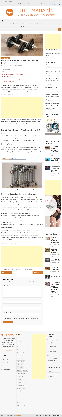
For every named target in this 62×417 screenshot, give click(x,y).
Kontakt (28, 27)
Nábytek (25, 370)
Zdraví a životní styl (21, 403)
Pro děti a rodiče (32, 3)
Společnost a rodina (21, 388)
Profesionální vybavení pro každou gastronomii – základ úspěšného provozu (52, 106)
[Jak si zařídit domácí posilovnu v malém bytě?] (47, 148)
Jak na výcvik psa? (56, 276)
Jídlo (48, 24)
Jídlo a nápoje (20, 364)
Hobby (36, 24)
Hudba (42, 24)
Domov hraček (14, 3)
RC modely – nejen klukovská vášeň (38, 272)
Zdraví (21, 27)
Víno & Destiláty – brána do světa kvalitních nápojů (55, 169)
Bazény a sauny (5, 58)
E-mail (5, 306)
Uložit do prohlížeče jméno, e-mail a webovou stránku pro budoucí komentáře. (22, 318)
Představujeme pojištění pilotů (55, 260)
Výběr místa (7, 76)
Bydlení (12, 24)
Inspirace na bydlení (23, 3)
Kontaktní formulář (6, 3)
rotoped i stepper (24, 269)
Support (45, 415)
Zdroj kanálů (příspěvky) (8, 362)
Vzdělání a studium (21, 397)
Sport (3, 27)
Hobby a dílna (20, 358)
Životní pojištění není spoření (55, 159)
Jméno (5, 300)
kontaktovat (9, 350)
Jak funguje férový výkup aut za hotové (53, 54)
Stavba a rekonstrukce (22, 394)
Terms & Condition (56, 415)
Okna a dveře (20, 376)
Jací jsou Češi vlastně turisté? (56, 268)
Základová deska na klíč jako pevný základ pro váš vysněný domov (53, 80)
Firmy (31, 24)
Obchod (53, 24)
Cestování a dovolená (22, 24)
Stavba (9, 27)
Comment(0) (19, 65)
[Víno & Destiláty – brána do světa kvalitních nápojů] (47, 168)
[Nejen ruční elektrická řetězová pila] (47, 250)
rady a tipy (18, 269)
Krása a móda (20, 367)
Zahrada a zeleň (21, 400)
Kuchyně (19, 370)
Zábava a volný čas (21, 406)
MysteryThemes (18, 415)
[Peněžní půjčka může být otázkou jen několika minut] (47, 238)
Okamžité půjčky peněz (50, 3)
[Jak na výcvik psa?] (47, 277)
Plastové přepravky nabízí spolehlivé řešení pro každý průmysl (52, 96)
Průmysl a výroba (21, 385)
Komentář (6, 285)
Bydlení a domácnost (22, 344)
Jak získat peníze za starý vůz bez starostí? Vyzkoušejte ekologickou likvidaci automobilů (55, 288)
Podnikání (19, 379)
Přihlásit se (5, 359)
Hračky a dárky (20, 361)
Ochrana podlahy (8, 81)
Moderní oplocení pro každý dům (52, 89)
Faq (49, 415)
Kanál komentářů (7, 366)
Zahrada (16, 27)
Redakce (12, 65)
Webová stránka (7, 312)
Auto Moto (5, 24)
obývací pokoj (12, 269)
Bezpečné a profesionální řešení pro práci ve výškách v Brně (53, 71)
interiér (7, 269)
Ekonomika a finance (22, 353)
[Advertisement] (22, 107)
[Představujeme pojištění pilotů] (47, 260)
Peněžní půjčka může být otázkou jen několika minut (55, 240)
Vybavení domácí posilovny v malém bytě (16, 79)
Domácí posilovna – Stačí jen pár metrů (15, 74)
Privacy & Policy (37, 415)
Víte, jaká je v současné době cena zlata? (7, 272)
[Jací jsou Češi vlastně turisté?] (47, 268)
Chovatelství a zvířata (22, 350)
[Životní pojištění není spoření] (47, 159)
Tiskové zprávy (41, 3)
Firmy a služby (20, 355)
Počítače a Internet (21, 382)
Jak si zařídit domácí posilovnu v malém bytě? (54, 149)
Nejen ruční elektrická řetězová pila (54, 250)
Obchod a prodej (21, 373)
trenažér (30, 269)
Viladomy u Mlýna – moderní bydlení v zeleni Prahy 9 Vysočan (52, 62)
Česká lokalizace (6, 369)
